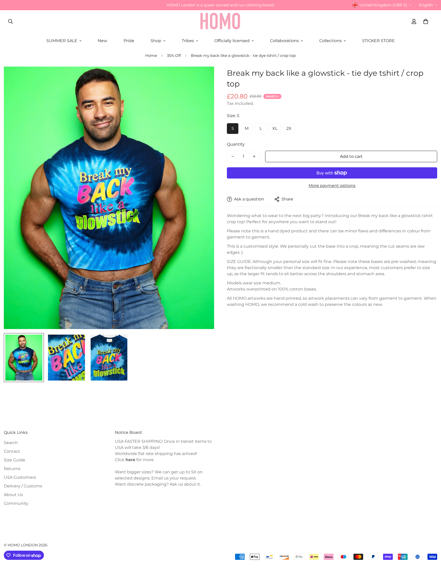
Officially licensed (232, 40)
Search (11, 442)
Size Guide (14, 460)
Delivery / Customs (23, 486)
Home (151, 55)
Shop (156, 40)
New (102, 40)
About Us (13, 494)
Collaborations (284, 40)
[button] (426, 21)
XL (274, 128)
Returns (12, 468)
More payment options (332, 185)
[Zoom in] (203, 77)
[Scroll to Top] (431, 540)
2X (288, 128)
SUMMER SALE (61, 40)
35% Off (174, 55)
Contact (12, 451)
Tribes (188, 40)
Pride (129, 40)
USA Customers (20, 477)
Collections (330, 40)
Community (16, 503)
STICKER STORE (378, 40)
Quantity (236, 144)
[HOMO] (220, 21)
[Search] (10, 21)
